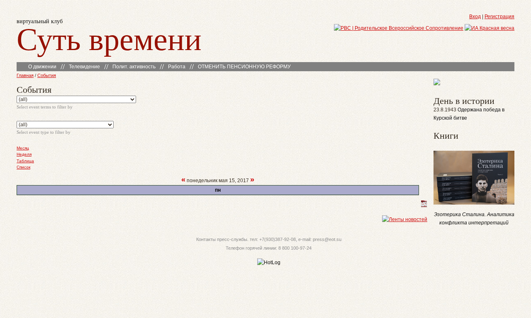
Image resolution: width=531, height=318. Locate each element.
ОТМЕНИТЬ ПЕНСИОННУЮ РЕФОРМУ (244, 67)
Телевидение (84, 67)
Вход (475, 16)
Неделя (24, 154)
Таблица (25, 161)
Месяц (23, 148)
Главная (25, 75)
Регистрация (499, 16)
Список (23, 167)
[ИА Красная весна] (489, 28)
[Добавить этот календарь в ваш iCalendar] (424, 205)
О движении (42, 67)
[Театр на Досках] (437, 84)
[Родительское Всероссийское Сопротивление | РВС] (398, 28)
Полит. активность (134, 67)
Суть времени (109, 38)
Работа (176, 67)
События (46, 75)
